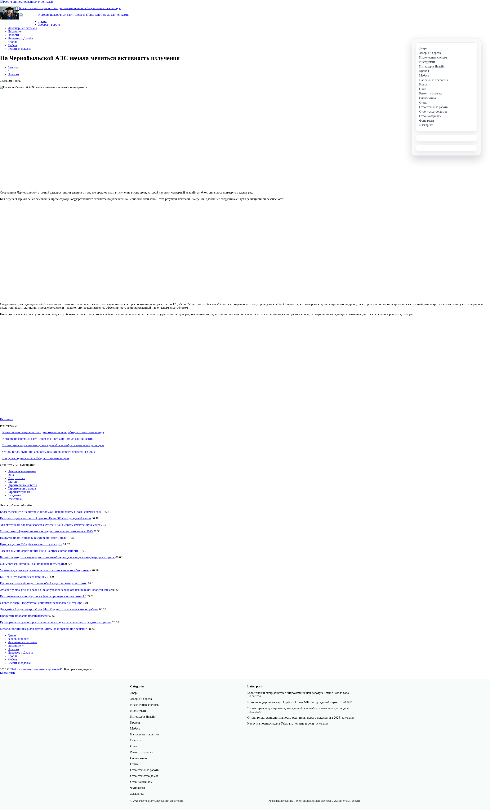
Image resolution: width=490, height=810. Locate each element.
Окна (11, 474)
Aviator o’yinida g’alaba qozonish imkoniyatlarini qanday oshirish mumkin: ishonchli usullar (56, 589)
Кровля (12, 41)
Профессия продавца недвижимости (24, 615)
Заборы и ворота (49, 24)
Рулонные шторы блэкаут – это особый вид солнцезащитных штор (43, 583)
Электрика (15, 498)
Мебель (12, 45)
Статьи (12, 481)
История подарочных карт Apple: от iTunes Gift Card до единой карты (83, 14)
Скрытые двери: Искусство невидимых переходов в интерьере (41, 602)
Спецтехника (16, 478)
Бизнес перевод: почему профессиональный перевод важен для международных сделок (57, 557)
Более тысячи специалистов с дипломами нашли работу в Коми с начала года (70, 8)
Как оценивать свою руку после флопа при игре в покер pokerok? (43, 596)
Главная (13, 67)
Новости (13, 35)
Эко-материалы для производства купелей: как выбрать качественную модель (53, 445)
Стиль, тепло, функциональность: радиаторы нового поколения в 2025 (48, 451)
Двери (42, 21)
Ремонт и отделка (19, 48)
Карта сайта (8, 672)
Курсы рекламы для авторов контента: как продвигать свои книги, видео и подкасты (55, 622)
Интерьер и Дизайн (20, 38)
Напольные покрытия (22, 471)
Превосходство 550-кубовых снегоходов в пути (31, 544)
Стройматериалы (19, 492)
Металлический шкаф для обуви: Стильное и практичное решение (43, 628)
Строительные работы (22, 485)
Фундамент (15, 495)
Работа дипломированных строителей (36, 669)
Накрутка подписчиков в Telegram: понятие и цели (35, 458)
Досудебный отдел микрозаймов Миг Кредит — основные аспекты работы (49, 609)
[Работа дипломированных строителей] (26, 1)
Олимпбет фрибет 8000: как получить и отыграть (32, 563)
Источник (6, 419)
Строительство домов (22, 488)
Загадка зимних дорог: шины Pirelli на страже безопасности (39, 550)
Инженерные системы (22, 28)
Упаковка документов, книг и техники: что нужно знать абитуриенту (45, 570)
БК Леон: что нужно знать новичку (23, 576)
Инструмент (16, 31)
